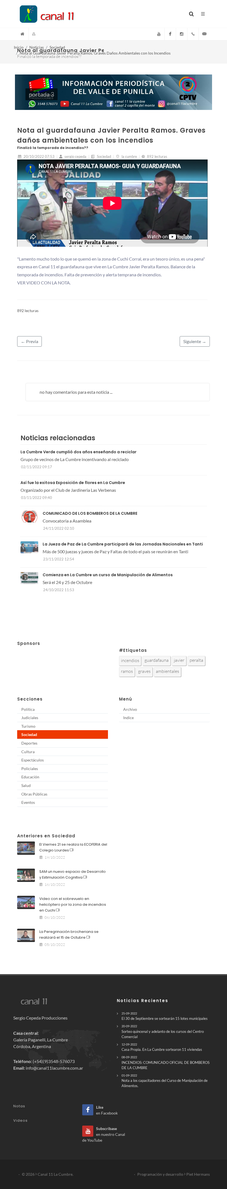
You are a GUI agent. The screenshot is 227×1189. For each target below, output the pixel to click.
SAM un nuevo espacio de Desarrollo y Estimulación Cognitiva (72, 874)
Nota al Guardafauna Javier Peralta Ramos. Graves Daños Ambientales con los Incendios (95, 53)
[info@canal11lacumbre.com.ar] (204, 34)
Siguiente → (194, 341)
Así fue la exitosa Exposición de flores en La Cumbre (72, 482)
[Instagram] (181, 34)
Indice (128, 717)
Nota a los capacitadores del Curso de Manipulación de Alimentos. (165, 1081)
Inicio (19, 47)
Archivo (130, 709)
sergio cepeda (75, 156)
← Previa (29, 341)
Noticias (36, 47)
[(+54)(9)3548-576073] (192, 34)
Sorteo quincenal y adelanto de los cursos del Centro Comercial (163, 1031)
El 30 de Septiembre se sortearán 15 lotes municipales (165, 1016)
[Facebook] (170, 34)
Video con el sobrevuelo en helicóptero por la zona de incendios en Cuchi (72, 904)
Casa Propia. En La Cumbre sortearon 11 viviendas (162, 1047)
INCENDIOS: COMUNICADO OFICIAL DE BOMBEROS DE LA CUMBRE (166, 1062)
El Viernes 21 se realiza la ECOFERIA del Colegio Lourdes (73, 847)
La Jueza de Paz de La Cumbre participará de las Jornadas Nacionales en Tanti (123, 544)
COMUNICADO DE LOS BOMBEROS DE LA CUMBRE (90, 513)
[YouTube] (158, 34)
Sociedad (57, 47)
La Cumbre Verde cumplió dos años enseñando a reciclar (78, 452)
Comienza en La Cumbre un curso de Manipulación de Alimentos (108, 575)
